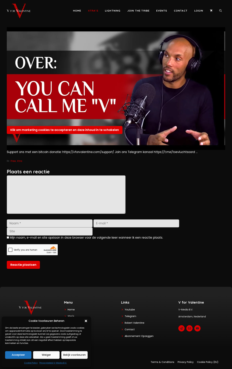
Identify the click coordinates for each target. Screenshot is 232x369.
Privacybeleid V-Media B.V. (53, 362)
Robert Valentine (134, 323)
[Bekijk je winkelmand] (211, 10)
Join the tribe (138, 10)
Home (77, 10)
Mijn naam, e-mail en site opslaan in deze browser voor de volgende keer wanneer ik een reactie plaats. (86, 238)
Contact (181, 10)
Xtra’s (93, 10)
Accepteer (18, 355)
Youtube (130, 309)
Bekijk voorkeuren (74, 355)
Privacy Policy (186, 362)
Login (198, 10)
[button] (86, 321)
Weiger (46, 355)
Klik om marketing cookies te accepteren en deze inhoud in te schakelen (64, 130)
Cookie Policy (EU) (207, 362)
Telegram (130, 316)
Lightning (113, 10)
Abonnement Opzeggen (139, 336)
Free (13, 161)
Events (161, 10)
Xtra (19, 161)
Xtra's (71, 316)
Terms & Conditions (162, 362)
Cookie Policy (31, 362)
